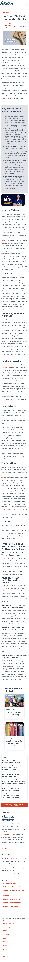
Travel (4, 797)
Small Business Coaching (10, 883)
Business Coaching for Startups (12, 899)
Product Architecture (19, 783)
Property (22, 786)
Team (16, 793)
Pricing (5, 930)
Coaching (8, 25)
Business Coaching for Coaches (12, 887)
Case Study (6, 927)
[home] (6, 4)
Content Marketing (7, 765)
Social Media (16, 790)
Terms (5, 953)
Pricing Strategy (6, 783)
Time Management (15, 795)
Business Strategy (8, 23)
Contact (5, 945)
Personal (10, 781)
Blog (3, 760)
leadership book (6, 367)
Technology (5, 795)
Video (8, 797)
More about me (5, 848)
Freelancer (17, 774)
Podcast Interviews (19, 781)
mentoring (13, 834)
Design (16, 767)
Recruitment (12, 788)
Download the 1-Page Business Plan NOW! (14, 805)
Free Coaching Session (12, 858)
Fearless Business (8, 923)
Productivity (5, 786)
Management (6, 779)
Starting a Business (7, 793)
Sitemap (5, 956)
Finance (21, 772)
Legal (15, 776)
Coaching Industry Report (10, 906)
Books (8, 760)
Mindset (8, 27)
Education (13, 769)
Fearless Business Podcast (10, 772)
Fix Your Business (7, 774)
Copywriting (17, 765)
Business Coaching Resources (12, 902)
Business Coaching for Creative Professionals (12, 894)
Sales (18, 788)
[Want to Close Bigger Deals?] (13, 200)
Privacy (5, 949)
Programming (14, 786)
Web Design (15, 797)
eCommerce (5, 769)
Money (4, 781)
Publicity (4, 788)
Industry (10, 776)
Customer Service (7, 767)
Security (4, 790)
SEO (9, 790)
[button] (27, 4)
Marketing (14, 779)
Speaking (6, 934)
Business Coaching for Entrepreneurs (13, 890)
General (4, 776)
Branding (14, 760)
